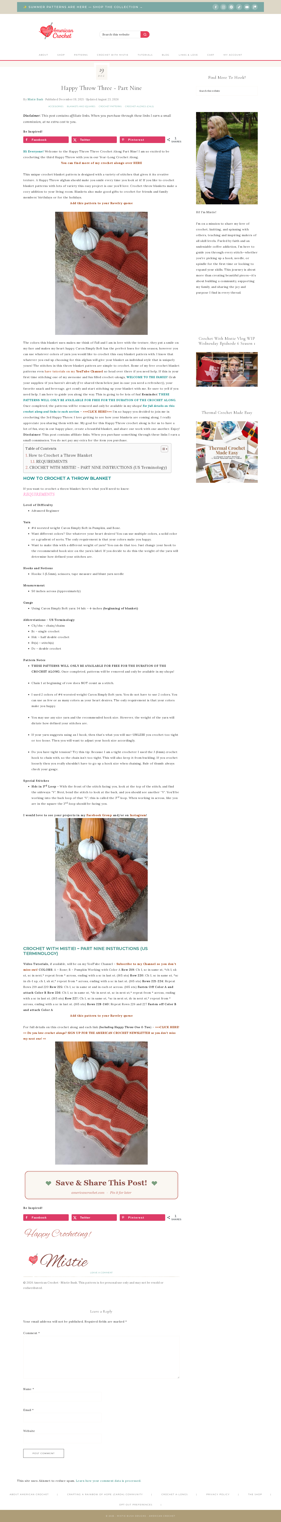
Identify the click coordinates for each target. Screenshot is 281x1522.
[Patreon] (255, 7)
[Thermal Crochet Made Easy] (227, 453)
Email (28, 1410)
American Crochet (58, 32)
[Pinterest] (231, 7)
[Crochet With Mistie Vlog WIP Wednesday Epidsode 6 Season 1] (227, 369)
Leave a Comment (101, 1272)
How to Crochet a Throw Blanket (61, 455)
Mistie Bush (35, 99)
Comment (31, 1333)
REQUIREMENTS (52, 461)
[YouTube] (247, 7)
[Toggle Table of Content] (162, 448)
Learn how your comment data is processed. (108, 1481)
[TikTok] (239, 7)
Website (29, 1431)
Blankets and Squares (81, 106)
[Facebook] (215, 7)
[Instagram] (223, 7)
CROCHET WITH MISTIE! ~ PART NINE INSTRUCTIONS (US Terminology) (98, 467)
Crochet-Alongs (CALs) (139, 106)
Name (28, 1389)
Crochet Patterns (110, 106)
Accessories (56, 106)
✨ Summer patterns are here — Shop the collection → (83, 7)
